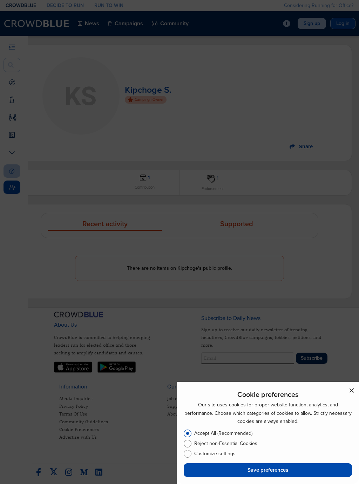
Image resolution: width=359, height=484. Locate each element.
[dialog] (268, 433)
